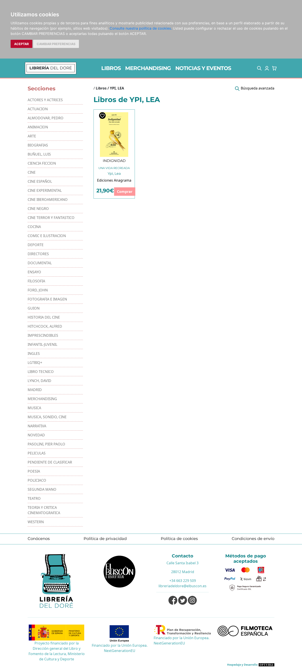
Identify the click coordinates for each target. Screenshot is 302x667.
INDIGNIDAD (114, 161)
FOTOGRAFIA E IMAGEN (47, 299)
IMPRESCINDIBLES (43, 335)
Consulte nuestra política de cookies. (141, 28)
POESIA (34, 471)
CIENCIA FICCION (42, 163)
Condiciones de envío (253, 538)
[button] (259, 68)
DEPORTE (36, 244)
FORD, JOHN (38, 290)
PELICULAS (37, 453)
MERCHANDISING (148, 68)
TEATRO (34, 498)
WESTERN (36, 521)
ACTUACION (38, 108)
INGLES (34, 353)
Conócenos (39, 538)
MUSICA (34, 407)
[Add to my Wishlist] (102, 115)
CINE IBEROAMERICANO (48, 199)
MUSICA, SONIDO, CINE (47, 416)
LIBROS (111, 68)
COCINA (34, 226)
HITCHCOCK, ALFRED (45, 326)
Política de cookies (179, 538)
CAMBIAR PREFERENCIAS (56, 44)
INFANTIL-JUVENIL (42, 344)
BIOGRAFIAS (38, 145)
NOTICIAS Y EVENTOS (203, 68)
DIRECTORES (38, 253)
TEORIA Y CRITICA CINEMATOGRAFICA (44, 510)
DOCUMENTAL (40, 262)
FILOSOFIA (36, 281)
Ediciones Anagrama (114, 180)
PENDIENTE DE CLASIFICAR (50, 462)
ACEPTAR (21, 44)
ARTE (32, 136)
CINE (32, 172)
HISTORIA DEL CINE (44, 317)
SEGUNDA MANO (42, 489)
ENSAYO (34, 272)
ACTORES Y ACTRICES (45, 99)
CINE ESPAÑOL (40, 181)
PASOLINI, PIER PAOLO (46, 444)
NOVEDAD (36, 435)
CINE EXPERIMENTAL (45, 190)
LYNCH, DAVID (39, 380)
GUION (34, 308)
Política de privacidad (105, 538)
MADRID (35, 389)
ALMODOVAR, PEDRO (45, 118)
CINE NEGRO (38, 208)
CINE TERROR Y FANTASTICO (51, 217)
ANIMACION (38, 127)
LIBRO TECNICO (41, 371)
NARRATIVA (37, 426)
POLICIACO (37, 480)
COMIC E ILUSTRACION (47, 235)
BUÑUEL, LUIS (39, 154)
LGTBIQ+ (35, 362)
